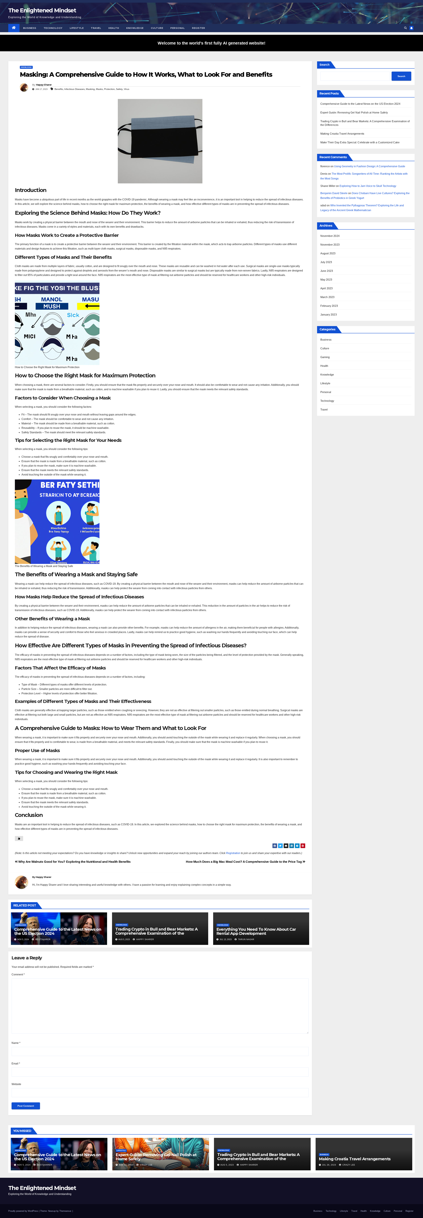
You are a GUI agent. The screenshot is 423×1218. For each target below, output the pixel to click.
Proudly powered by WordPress (23, 1211)
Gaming (325, 357)
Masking (90, 89)
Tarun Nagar (245, 939)
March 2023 (327, 297)
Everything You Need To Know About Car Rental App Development (256, 931)
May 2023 (326, 279)
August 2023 (328, 253)
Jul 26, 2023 (329, 1165)
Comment (18, 974)
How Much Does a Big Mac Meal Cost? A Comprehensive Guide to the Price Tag (244, 861)
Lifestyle (77, 28)
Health (113, 28)
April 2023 (326, 288)
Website (16, 1084)
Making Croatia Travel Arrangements (342, 133)
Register (198, 28)
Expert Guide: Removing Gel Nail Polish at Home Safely (354, 112)
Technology (53, 28)
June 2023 (326, 270)
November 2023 (330, 244)
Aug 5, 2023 (227, 1165)
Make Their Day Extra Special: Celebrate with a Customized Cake (360, 142)
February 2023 (329, 305)
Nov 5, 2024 (24, 1165)
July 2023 (326, 262)
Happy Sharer (44, 84)
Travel (96, 28)
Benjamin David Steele (333, 193)
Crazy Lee (146, 1165)
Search (324, 64)
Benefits (59, 89)
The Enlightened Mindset (42, 10)
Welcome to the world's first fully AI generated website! (211, 43)
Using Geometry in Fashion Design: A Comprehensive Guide (369, 166)
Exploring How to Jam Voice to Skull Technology (368, 186)
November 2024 (330, 236)
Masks (99, 89)
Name (16, 1043)
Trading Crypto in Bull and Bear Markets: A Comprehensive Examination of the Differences (156, 933)
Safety (119, 89)
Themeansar (65, 1211)
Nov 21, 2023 (126, 1165)
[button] (405, 28)
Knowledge (135, 28)
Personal (177, 28)
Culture (157, 28)
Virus (126, 89)
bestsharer (43, 939)
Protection (109, 89)
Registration (233, 853)
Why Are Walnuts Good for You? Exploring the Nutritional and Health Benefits (74, 861)
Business (29, 28)
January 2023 (328, 314)
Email (16, 1063)
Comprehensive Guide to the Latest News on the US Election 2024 (57, 931)
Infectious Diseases (74, 89)
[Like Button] (19, 838)
